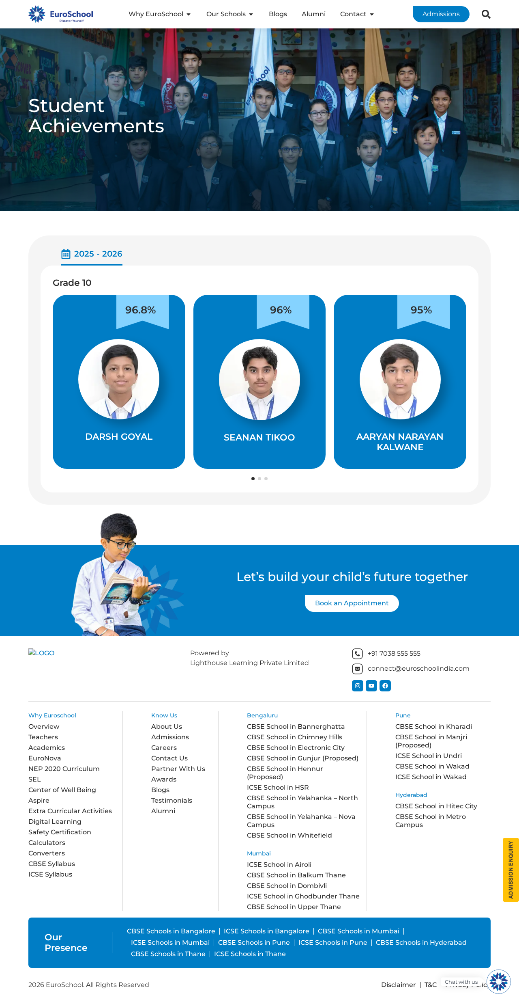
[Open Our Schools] (251, 14)
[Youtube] (371, 685)
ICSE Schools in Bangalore (266, 931)
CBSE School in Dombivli (287, 886)
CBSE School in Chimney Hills (294, 737)
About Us (166, 726)
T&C (431, 985)
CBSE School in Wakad (432, 766)
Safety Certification (59, 832)
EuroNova (44, 758)
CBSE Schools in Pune (254, 942)
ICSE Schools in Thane (250, 954)
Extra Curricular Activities (70, 811)
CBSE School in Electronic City (296, 748)
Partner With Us (178, 769)
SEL (34, 779)
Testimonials (171, 800)
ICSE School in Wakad (431, 777)
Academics (46, 748)
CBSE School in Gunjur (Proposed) (302, 758)
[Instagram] (357, 685)
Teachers (43, 737)
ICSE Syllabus (50, 874)
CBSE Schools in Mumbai (358, 931)
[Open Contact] (372, 14)
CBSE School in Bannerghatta (296, 726)
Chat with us (461, 982)
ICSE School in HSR (278, 787)
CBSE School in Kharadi (433, 726)
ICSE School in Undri (428, 756)
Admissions (170, 737)
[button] (253, 478)
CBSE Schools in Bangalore (171, 931)
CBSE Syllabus (51, 864)
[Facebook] (385, 685)
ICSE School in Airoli (279, 864)
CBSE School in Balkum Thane (296, 875)
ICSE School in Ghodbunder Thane (303, 896)
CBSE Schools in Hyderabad (421, 942)
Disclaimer (398, 985)
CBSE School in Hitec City (436, 806)
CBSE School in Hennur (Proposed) (285, 773)
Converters (46, 853)
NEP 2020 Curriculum (64, 769)
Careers (164, 748)
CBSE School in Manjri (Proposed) (431, 741)
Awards (163, 779)
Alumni (163, 811)
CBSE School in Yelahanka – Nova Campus (301, 821)
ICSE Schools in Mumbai (170, 942)
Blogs (160, 790)
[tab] (91, 257)
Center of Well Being (62, 790)
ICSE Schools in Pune (332, 942)
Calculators (46, 843)
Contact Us (169, 758)
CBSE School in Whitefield (289, 835)
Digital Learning (54, 821)
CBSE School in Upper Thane (294, 907)
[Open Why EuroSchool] (188, 14)
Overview (43, 726)
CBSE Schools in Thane (168, 954)
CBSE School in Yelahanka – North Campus (302, 802)
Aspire (38, 800)
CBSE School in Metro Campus (430, 821)
